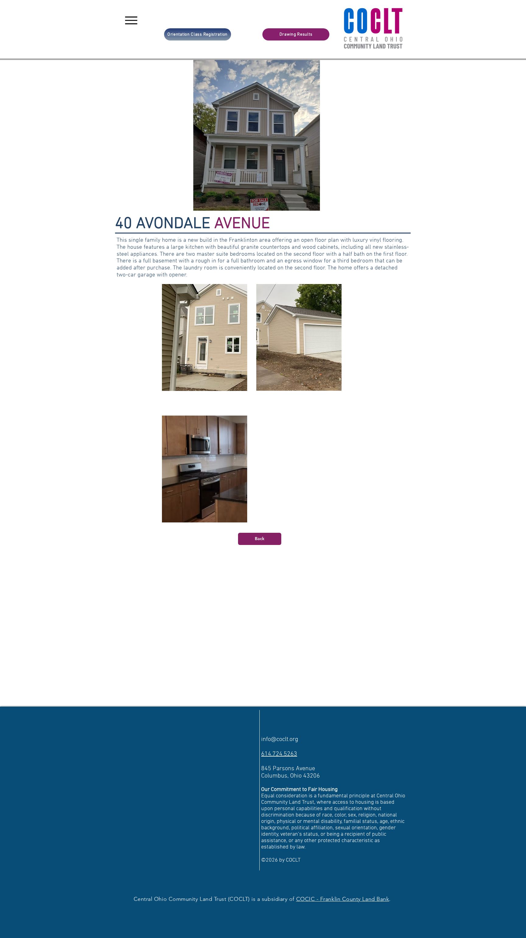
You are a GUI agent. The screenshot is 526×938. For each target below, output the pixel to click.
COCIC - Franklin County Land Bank (342, 899)
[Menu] (131, 20)
